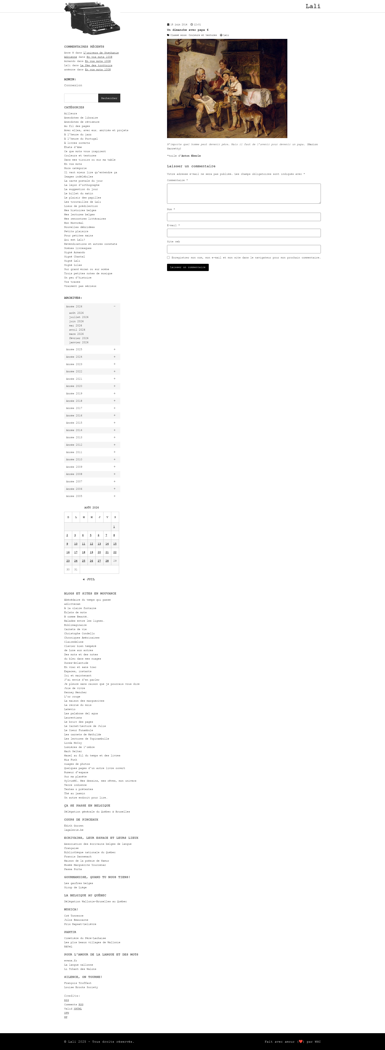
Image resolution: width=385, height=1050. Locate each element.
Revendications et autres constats (90, 244)
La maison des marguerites (84, 700)
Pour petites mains (78, 235)
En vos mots (73, 164)
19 (91, 552)
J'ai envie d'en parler (81, 679)
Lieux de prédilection (81, 206)
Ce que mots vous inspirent (85, 151)
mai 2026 (75, 325)
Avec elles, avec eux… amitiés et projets (96, 130)
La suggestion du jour (81, 189)
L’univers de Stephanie (101, 52)
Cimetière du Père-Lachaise (85, 938)
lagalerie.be (73, 830)
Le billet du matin (78, 193)
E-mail (173, 225)
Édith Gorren (73, 825)
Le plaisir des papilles (82, 197)
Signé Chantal (74, 256)
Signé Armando (74, 252)
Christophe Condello (79, 633)
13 (99, 543)
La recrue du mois (77, 705)
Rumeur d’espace (76, 772)
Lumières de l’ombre (79, 747)
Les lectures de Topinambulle (86, 738)
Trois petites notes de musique (88, 273)
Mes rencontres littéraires (85, 218)
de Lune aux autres (78, 650)
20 (99, 552)
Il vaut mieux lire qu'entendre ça (90, 172)
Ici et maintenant (77, 675)
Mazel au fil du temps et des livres (92, 755)
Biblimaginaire (75, 625)
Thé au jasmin (74, 793)
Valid (73, 1008)
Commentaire (177, 180)
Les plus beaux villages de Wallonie (92, 942)
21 (107, 552)
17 (75, 552)
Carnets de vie (75, 629)
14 (107, 543)
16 (68, 552)
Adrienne (70, 57)
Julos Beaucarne (76, 920)
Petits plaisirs (76, 231)
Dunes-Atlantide (76, 663)
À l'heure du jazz (77, 134)
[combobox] (81, 98)
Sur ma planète (75, 776)
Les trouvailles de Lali (82, 201)
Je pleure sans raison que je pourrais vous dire (102, 684)
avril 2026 (77, 329)
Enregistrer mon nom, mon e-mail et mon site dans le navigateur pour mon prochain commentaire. (246, 257)
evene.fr (70, 960)
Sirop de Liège (75, 887)
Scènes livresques (77, 248)
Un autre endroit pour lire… (85, 797)
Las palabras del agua (81, 713)
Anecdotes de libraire (81, 117)
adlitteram (72, 604)
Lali (313, 6)
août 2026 (76, 313)
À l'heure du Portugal (81, 138)
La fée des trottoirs (96, 65)
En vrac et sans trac (80, 667)
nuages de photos (77, 764)
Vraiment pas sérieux (80, 286)
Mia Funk (70, 759)
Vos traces (72, 281)
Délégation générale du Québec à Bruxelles (97, 811)
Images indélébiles (78, 176)
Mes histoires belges (80, 210)
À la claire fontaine (80, 608)
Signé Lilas (73, 265)
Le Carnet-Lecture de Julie (85, 726)
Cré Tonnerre (73, 915)
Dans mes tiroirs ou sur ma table (90, 159)
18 (83, 552)
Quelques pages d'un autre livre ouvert (94, 768)
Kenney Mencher (75, 692)
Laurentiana (73, 717)
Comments (73, 1004)
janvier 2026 (78, 342)
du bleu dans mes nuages (82, 658)
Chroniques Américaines (81, 637)
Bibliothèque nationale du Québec (90, 852)
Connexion (73, 85)
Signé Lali (72, 260)
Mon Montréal (73, 223)
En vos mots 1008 (99, 57)
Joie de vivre (74, 688)
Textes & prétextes (78, 789)
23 (68, 560)
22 (115, 552)
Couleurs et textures (80, 155)
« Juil (89, 579)
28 (107, 560)
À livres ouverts (77, 143)
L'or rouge (72, 696)
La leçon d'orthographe (81, 185)
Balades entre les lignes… (84, 620)
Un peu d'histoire (77, 277)
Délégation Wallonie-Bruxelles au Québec (95, 901)
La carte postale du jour (83, 180)
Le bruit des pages (78, 721)
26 (91, 560)
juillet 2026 (78, 317)
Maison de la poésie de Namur (86, 860)
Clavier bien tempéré (80, 646)
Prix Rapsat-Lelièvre (80, 924)
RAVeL (68, 946)
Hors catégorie (75, 168)
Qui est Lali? (74, 239)
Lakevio (69, 709)
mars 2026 (76, 334)
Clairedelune (73, 641)
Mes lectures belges (79, 214)
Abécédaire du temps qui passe (87, 599)
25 (83, 560)
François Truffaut (77, 983)
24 (75, 560)
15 (115, 543)
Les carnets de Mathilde (82, 734)
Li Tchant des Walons (80, 969)
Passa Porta (73, 869)
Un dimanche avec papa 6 (188, 29)
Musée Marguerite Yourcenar (85, 865)
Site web (173, 241)
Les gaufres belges (78, 883)
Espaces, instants (77, 671)
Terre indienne (75, 785)
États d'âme (73, 147)
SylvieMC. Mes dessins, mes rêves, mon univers (100, 780)
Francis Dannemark (77, 856)
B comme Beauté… (76, 616)
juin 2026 (76, 321)
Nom (171, 209)
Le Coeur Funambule (78, 730)
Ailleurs (70, 113)
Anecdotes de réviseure (81, 121)
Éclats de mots (75, 612)
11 (83, 543)
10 (75, 543)
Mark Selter (73, 751)
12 (91, 543)
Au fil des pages (77, 126)
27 (99, 560)
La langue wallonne (78, 964)
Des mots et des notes (81, 654)
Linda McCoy (73, 743)
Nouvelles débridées (79, 227)
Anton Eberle (191, 155)
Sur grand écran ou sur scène (86, 269)
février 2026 (78, 338)
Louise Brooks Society (81, 987)
